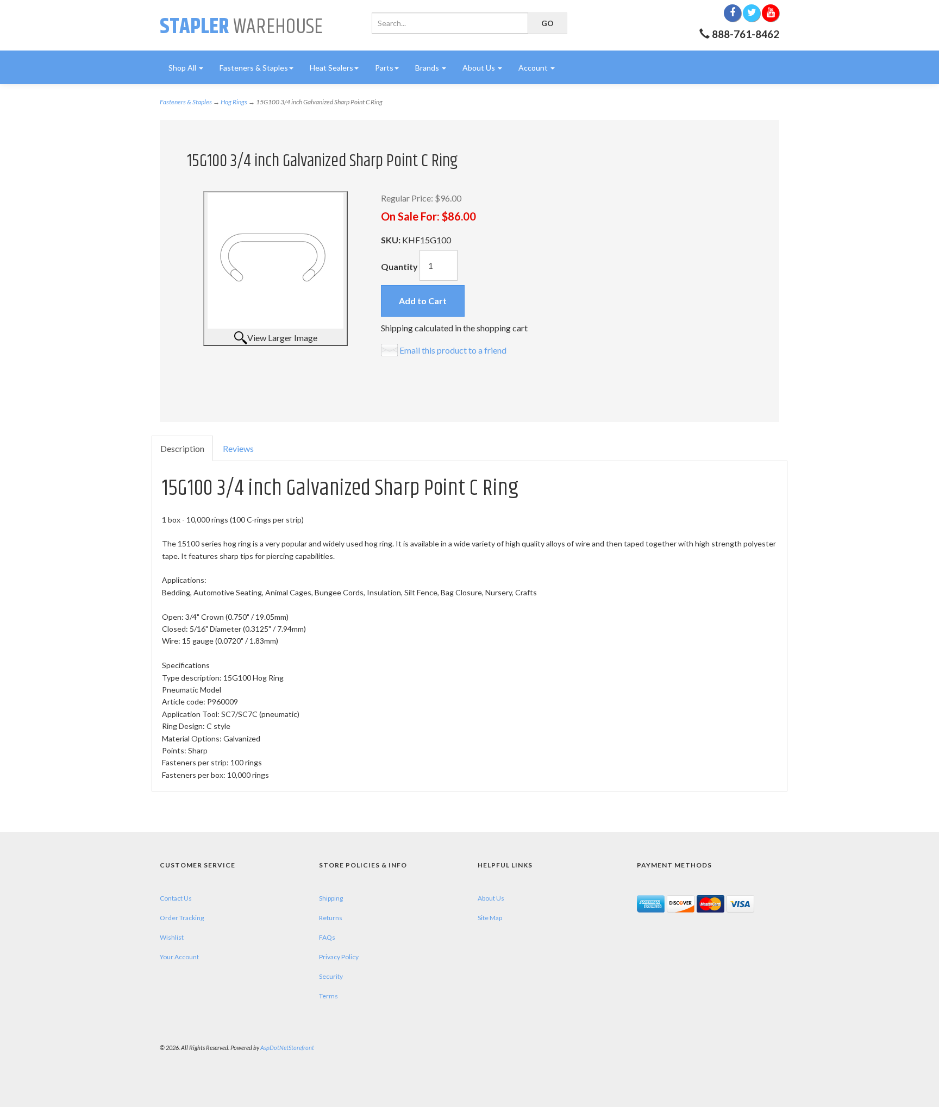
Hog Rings (234, 102)
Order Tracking (182, 918)
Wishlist (172, 937)
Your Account (179, 957)
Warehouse (241, 26)
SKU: (391, 240)
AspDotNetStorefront (287, 1047)
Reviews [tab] (238, 448)
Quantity (399, 266)
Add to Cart (423, 300)
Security (331, 976)
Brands (428, 67)
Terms (328, 996)
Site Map (490, 918)
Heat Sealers (331, 67)
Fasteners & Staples (254, 67)
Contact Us (176, 898)
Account (533, 67)
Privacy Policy (339, 957)
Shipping (331, 898)
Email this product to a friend (452, 350)
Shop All (183, 67)
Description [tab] (182, 448)
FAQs (327, 937)
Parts (384, 67)
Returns (330, 918)
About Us (479, 67)
